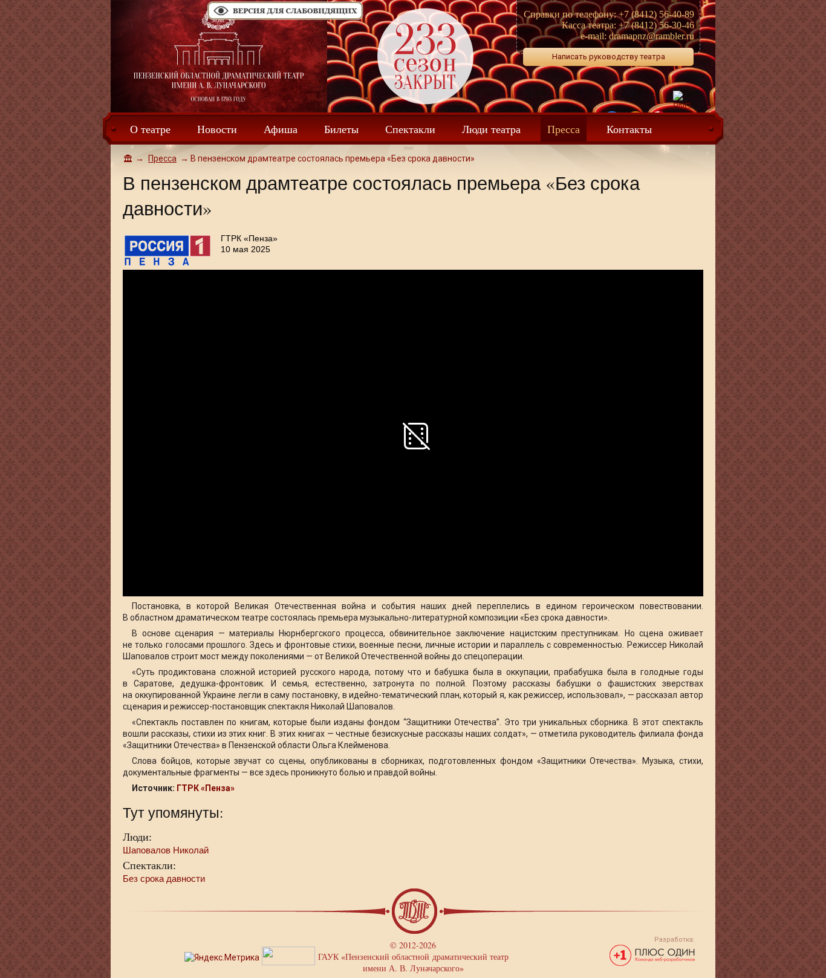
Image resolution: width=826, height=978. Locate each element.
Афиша (281, 129)
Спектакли (410, 129)
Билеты (341, 129)
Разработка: (674, 940)
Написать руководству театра (608, 56)
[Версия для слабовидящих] (285, 19)
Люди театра (491, 129)
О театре (150, 129)
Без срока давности (164, 878)
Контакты (629, 129)
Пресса (563, 129)
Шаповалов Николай (166, 850)
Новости (217, 129)
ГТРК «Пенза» (206, 788)
